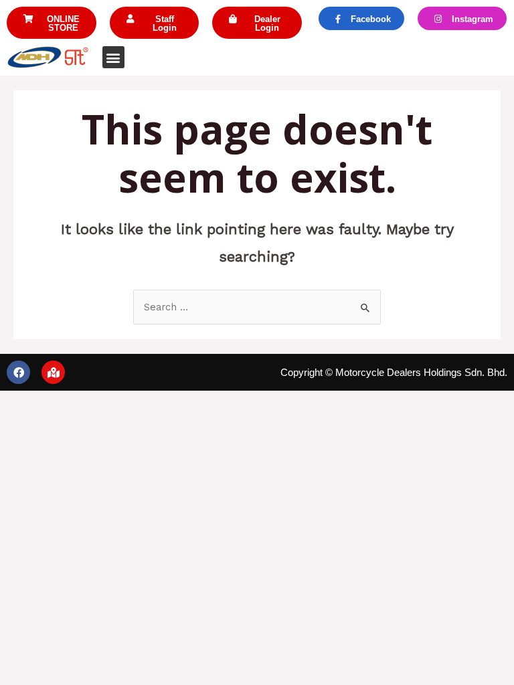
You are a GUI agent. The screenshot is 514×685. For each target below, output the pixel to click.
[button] (51, 23)
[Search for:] (257, 307)
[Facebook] (18, 372)
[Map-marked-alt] (53, 372)
